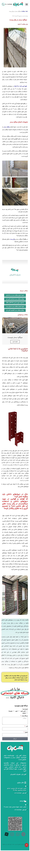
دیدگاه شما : (24, 716)
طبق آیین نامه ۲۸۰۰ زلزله (20, 86)
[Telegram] (23, 834)
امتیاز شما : (25, 709)
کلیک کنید (15, 342)
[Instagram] (12, 834)
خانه (27, 11)
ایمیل (26, 732)
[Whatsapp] (18, 834)
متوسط (10, 711)
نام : (26, 726)
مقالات (23, 11)
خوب (16, 711)
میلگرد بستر (7, 127)
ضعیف (24, 713)
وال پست (12, 239)
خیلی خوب (23, 711)
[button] (26, 4)
